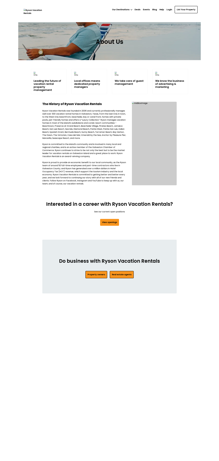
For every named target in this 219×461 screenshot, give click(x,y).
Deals (137, 9)
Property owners (96, 274)
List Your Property (186, 9)
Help (161, 9)
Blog (154, 9)
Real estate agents (122, 274)
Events (146, 9)
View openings (109, 222)
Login (169, 9)
